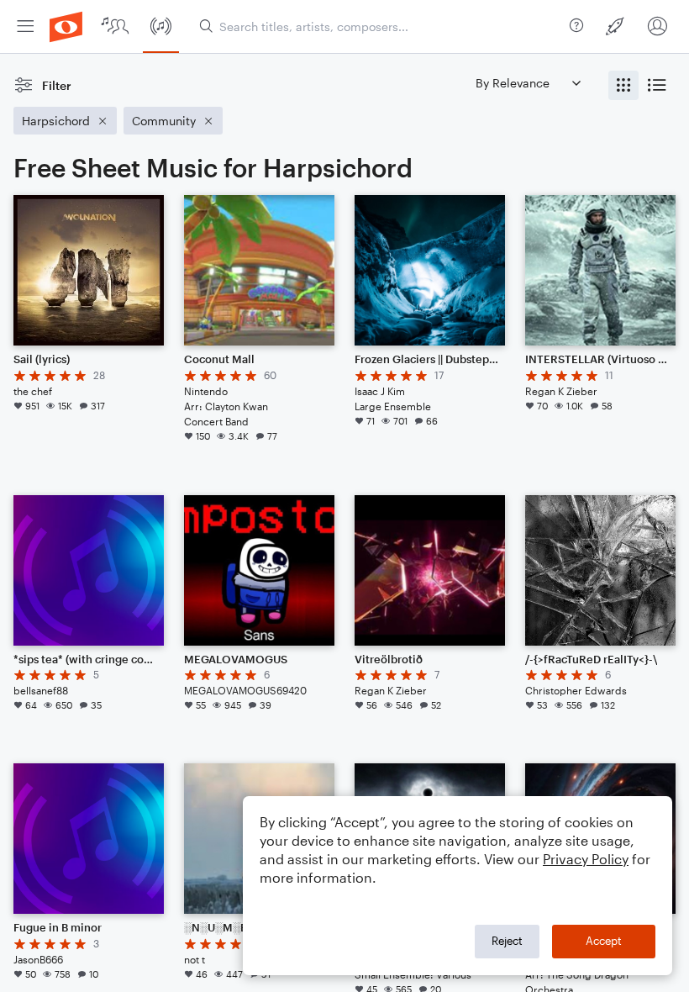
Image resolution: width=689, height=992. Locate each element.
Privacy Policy (586, 859)
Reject (507, 940)
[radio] (623, 85)
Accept (604, 940)
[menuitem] (25, 26)
